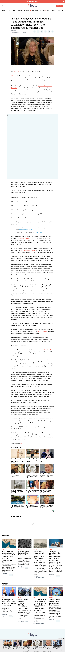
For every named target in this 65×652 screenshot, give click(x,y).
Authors (42, 10)
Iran (3, 549)
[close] (63, 2)
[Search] (7, 5)
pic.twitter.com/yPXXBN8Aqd (26, 229)
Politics (20, 549)
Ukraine (19, 597)
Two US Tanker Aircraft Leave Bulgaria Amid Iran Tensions (54, 602)
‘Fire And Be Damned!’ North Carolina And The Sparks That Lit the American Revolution (40, 555)
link (21, 443)
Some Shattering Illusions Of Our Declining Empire (24, 553)
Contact (54, 10)
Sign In (53, 5)
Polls (13, 10)
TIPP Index (19, 10)
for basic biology (42, 331)
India (3, 597)
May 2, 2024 (39, 232)
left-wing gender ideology (24, 238)
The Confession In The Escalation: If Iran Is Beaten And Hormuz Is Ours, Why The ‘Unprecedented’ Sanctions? (8, 556)
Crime (50, 549)
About (48, 10)
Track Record (34, 10)
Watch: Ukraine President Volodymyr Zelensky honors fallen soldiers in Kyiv (23, 604)
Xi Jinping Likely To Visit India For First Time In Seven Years (9, 601)
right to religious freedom (28, 250)
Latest (3, 10)
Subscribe (59, 5)
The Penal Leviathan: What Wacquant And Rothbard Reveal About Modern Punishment (55, 555)
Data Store (60, 10)
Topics (8, 10)
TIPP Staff (13, 30)
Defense (51, 597)
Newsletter (26, 10)
